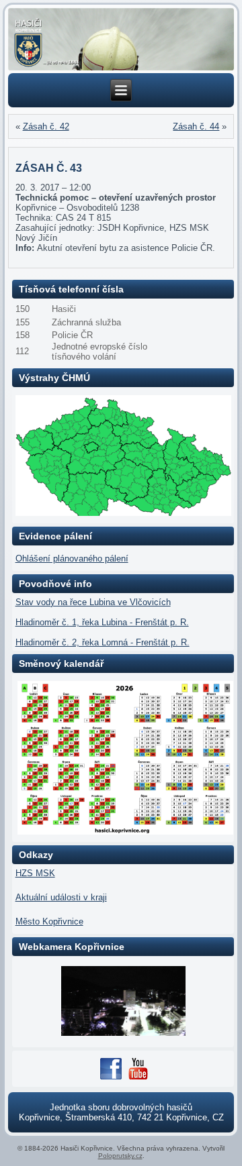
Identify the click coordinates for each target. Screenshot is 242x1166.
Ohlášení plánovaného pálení (71, 558)
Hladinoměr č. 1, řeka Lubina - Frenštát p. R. (102, 622)
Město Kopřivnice (49, 921)
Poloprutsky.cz (120, 1155)
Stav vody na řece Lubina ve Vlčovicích (93, 602)
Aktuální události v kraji (61, 897)
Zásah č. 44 (196, 126)
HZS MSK (35, 873)
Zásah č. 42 (46, 126)
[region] (121, 39)
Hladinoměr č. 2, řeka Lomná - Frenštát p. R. (102, 642)
